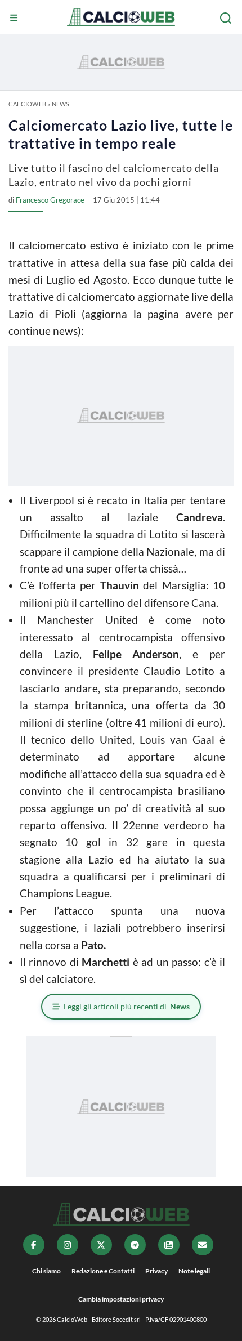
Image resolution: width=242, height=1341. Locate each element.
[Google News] (169, 1244)
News (61, 104)
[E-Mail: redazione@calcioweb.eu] (202, 1244)
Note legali (194, 1271)
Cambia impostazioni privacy (121, 1299)
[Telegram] (135, 1244)
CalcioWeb (27, 104)
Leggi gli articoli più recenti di (127, 1006)
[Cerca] (226, 18)
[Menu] (15, 18)
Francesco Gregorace (50, 199)
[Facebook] (33, 1244)
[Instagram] (67, 1244)
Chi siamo (46, 1271)
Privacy (156, 1271)
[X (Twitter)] (101, 1244)
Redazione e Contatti (103, 1271)
